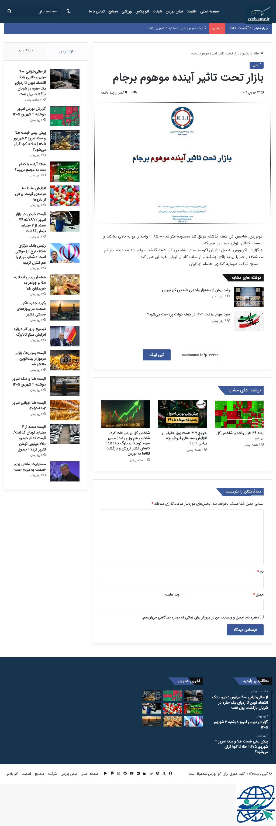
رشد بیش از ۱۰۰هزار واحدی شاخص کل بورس (196, 290)
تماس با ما (97, 11)
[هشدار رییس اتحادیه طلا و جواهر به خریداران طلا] (65, 284)
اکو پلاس (142, 11)
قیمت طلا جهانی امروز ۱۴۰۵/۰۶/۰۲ (29, 405)
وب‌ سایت (172, 594)
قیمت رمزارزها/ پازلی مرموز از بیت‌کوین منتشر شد (30, 358)
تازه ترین (67, 51)
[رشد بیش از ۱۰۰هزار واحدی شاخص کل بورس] (249, 297)
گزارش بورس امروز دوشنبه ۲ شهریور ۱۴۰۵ (29, 111)
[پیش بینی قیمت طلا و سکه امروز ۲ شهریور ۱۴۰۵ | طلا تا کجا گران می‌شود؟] (65, 140)
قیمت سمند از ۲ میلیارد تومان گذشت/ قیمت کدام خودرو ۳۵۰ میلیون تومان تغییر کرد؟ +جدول (29, 438)
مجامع (113, 11)
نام (260, 571)
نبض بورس (174, 11)
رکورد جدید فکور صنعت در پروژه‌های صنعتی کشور (31, 308)
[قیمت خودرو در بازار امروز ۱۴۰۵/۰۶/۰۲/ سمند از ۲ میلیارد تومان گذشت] (65, 221)
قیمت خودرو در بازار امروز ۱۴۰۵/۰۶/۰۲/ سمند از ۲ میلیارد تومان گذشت (31, 222)
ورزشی (127, 11)
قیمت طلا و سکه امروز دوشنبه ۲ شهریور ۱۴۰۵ (29, 381)
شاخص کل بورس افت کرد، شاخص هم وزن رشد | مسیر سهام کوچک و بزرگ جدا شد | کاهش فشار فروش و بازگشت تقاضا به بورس (128, 443)
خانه (256, 53)
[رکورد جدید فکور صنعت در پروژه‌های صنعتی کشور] (65, 310)
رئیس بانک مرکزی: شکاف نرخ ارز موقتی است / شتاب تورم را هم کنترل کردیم (30, 254)
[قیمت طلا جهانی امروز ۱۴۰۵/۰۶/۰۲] (65, 410)
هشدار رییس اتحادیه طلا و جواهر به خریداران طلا (30, 282)
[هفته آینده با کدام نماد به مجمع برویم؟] (65, 171)
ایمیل (258, 594)
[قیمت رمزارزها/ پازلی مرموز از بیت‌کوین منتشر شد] (65, 360)
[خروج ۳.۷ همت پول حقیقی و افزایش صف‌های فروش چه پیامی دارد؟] (182, 414)
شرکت (157, 11)
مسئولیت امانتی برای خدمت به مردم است (30, 467)
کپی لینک (157, 355)
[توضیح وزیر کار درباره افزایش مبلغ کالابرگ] (65, 336)
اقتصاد (191, 11)
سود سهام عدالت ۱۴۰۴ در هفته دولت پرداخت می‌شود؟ (188, 314)
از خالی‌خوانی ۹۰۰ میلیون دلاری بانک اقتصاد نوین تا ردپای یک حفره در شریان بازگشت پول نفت (30, 82)
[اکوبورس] (258, 14)
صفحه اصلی (209, 11)
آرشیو (246, 53)
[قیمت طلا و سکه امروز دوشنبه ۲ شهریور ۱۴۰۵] (65, 386)
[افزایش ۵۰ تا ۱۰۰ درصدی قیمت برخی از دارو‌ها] (65, 195)
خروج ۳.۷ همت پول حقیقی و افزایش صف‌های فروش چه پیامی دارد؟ (184, 438)
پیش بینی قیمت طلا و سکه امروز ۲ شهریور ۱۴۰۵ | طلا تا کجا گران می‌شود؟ (30, 141)
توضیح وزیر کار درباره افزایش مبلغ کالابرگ (30, 332)
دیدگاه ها (25, 51)
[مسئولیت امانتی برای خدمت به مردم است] (65, 471)
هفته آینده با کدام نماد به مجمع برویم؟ (30, 167)
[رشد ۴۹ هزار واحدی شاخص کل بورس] (239, 414)
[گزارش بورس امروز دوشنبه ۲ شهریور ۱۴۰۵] (65, 116)
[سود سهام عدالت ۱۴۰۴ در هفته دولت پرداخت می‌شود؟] (249, 321)
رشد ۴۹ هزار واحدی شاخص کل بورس (240, 435)
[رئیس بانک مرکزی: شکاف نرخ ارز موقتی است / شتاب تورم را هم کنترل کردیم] (65, 253)
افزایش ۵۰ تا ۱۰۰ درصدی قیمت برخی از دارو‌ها (30, 193)
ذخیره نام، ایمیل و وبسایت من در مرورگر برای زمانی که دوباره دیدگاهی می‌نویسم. (200, 617)
